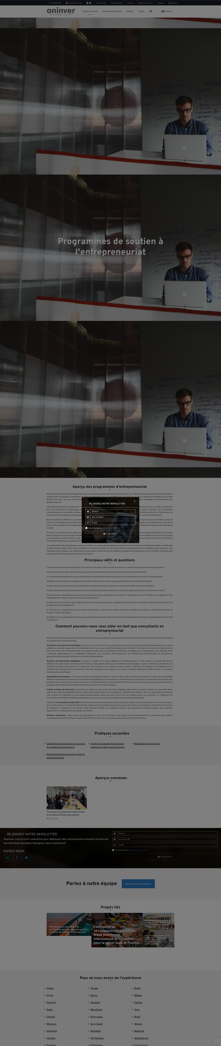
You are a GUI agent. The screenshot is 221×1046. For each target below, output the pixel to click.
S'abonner (111, 534)
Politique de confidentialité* (111, 528)
